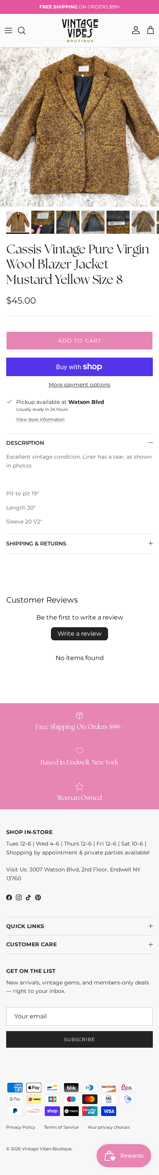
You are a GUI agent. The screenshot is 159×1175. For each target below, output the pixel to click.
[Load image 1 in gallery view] (79, 127)
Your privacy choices (109, 1127)
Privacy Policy (20, 1127)
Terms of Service (61, 1127)
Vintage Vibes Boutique (47, 1148)
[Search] (25, 30)
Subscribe (79, 1039)
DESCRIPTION (25, 442)
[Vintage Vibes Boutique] (79, 30)
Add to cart (79, 340)
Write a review (79, 633)
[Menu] (8, 30)
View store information (40, 419)
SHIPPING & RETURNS (36, 543)
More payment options (79, 385)
